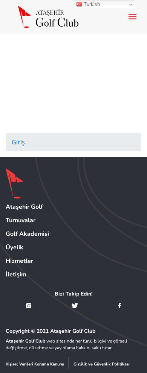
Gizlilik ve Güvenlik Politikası (102, 364)
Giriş (18, 142)
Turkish (91, 4)
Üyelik (14, 247)
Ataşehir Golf (24, 207)
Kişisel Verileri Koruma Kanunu (35, 364)
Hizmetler (19, 261)
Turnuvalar (20, 220)
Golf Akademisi (27, 234)
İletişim (16, 274)
